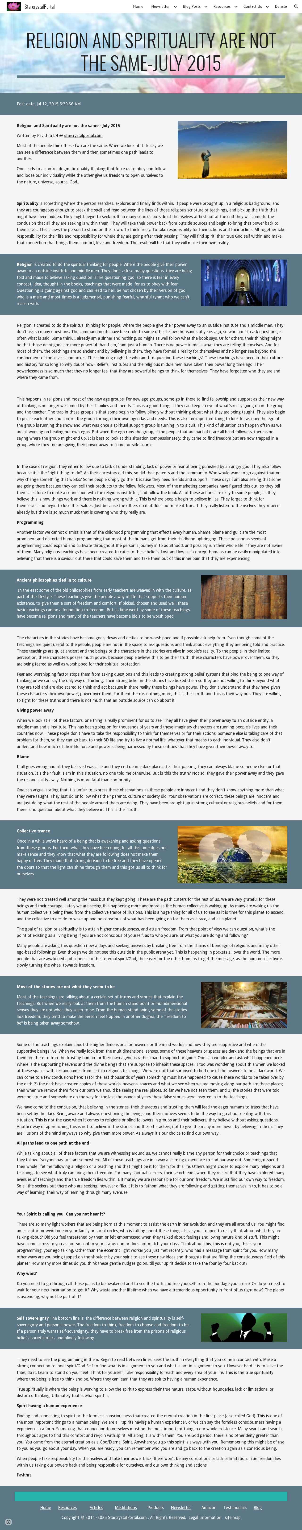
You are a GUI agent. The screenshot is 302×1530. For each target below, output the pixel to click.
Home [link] (138, 6)
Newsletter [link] (160, 6)
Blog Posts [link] (192, 6)
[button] (296, 6)
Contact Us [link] (252, 6)
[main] (151, 53)
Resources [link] (222, 6)
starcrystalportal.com (83, 135)
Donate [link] (281, 6)
